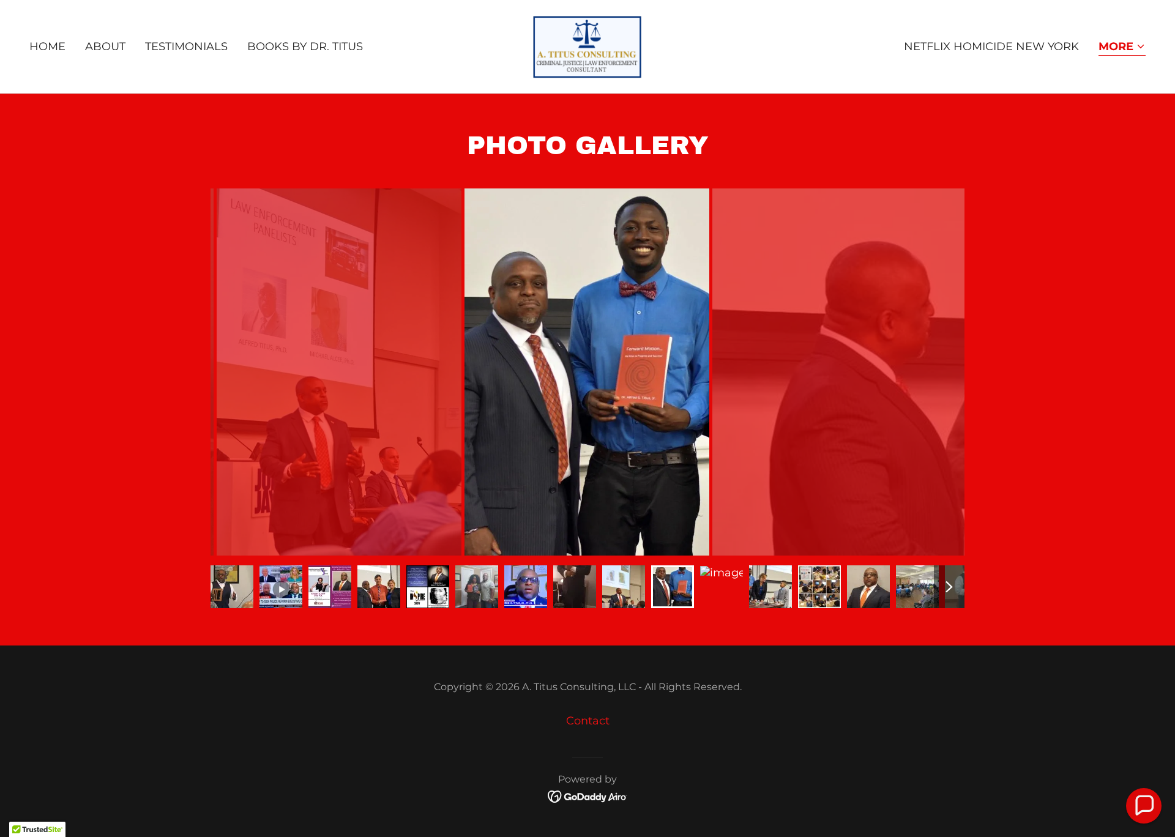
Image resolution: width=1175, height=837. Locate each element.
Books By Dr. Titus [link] (305, 46)
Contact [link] (588, 720)
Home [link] (47, 46)
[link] (588, 46)
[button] (1122, 47)
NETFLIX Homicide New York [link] (991, 46)
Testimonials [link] (186, 46)
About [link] (105, 46)
